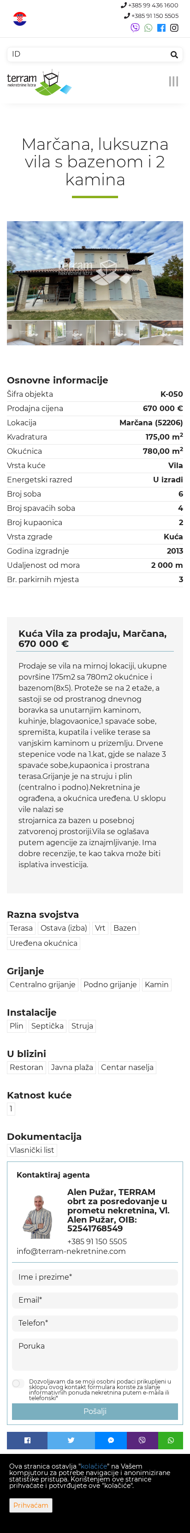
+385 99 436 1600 (152, 5)
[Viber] (143, 1440)
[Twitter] (71, 1440)
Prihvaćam (30, 1505)
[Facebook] (27, 1440)
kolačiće (94, 1466)
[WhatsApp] (170, 1440)
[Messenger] (111, 1440)
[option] (29, 332)
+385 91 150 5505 (154, 16)
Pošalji (95, 1411)
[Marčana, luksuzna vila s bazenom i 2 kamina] (95, 270)
